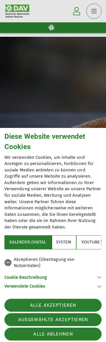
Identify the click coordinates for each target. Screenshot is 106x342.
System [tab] (63, 242)
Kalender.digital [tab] (27, 242)
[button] (53, 277)
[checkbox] (53, 262)
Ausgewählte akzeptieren (53, 319)
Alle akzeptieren (53, 305)
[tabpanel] (53, 272)
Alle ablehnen (53, 334)
